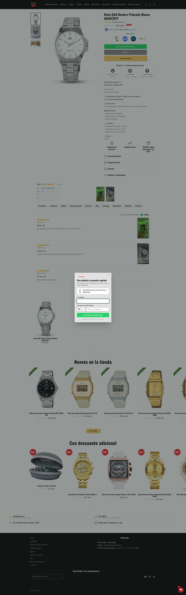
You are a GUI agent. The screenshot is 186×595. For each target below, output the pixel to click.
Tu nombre (80, 297)
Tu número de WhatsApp (85, 305)
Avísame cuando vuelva (94, 315)
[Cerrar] (108, 275)
